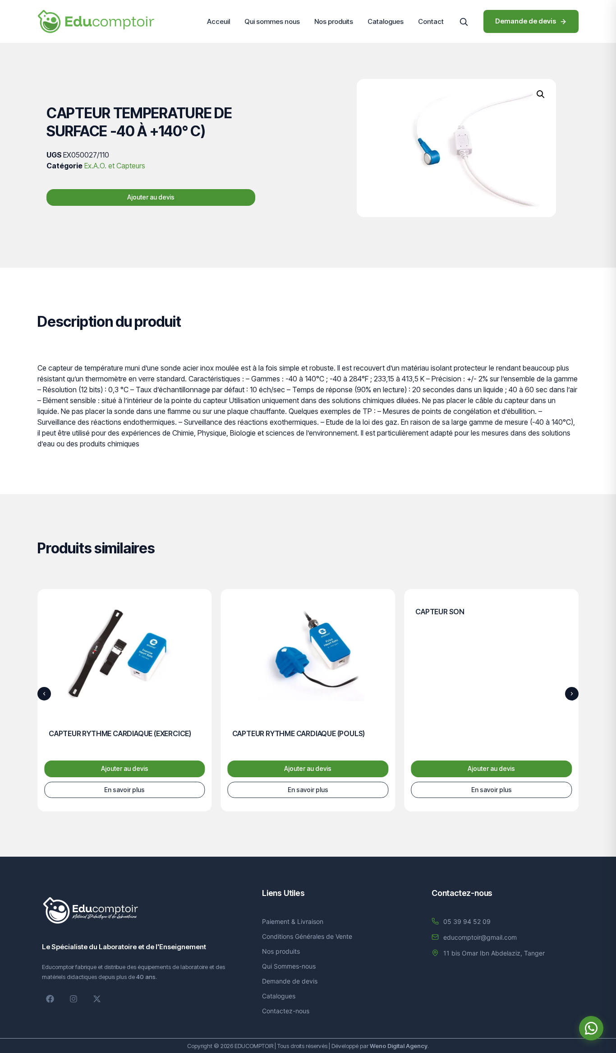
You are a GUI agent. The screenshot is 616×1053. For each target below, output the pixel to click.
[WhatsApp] (591, 1028)
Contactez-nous (285, 1011)
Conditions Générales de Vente (307, 936)
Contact (431, 21)
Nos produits (333, 21)
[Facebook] (50, 999)
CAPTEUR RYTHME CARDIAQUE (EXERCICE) (120, 733)
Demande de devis (289, 981)
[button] (463, 21)
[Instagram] (73, 999)
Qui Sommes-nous (289, 966)
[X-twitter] (97, 999)
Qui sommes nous (272, 21)
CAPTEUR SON (439, 611)
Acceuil (218, 21)
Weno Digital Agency (399, 1045)
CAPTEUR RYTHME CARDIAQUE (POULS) (298, 733)
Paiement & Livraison (292, 921)
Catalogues (386, 21)
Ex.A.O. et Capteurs (114, 165)
